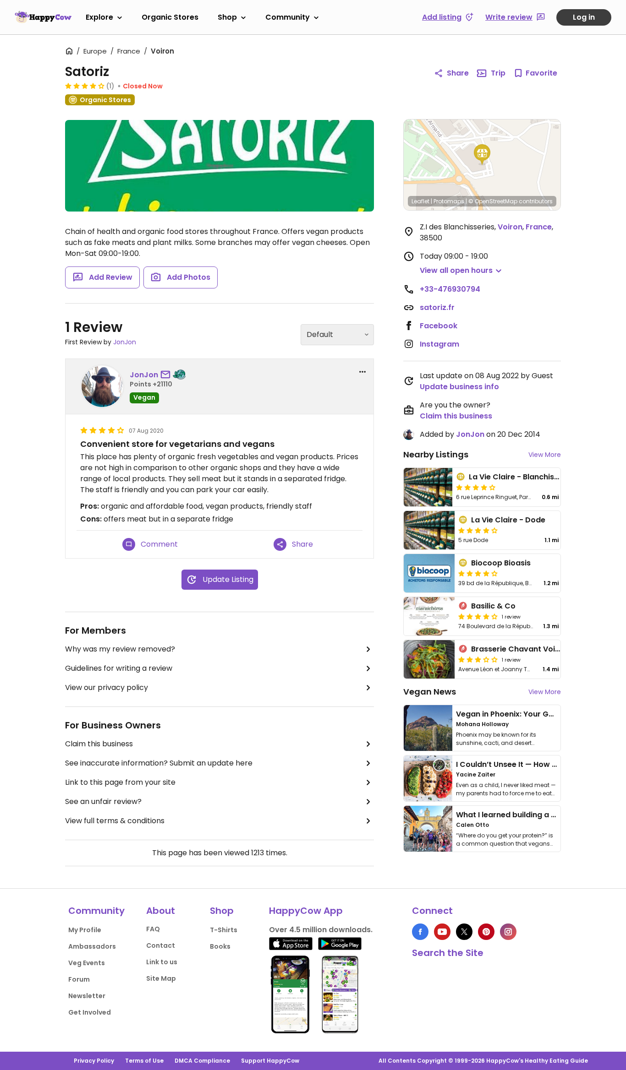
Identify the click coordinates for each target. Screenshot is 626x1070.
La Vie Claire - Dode (508, 520)
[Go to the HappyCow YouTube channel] (442, 931)
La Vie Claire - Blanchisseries (523, 477)
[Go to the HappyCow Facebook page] (420, 931)
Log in (584, 17)
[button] (482, 154)
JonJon (124, 342)
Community (287, 17)
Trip (498, 73)
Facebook (438, 325)
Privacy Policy (94, 1061)
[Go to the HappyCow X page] (464, 931)
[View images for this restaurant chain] (219, 166)
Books (220, 946)
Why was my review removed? (120, 649)
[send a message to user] (167, 374)
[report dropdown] (362, 371)
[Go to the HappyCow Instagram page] (508, 931)
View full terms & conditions (115, 820)
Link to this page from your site (120, 782)
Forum (79, 979)
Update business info (459, 386)
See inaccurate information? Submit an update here (159, 763)
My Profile (84, 929)
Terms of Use (144, 1061)
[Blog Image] (428, 728)
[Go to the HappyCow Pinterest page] (486, 931)
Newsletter (86, 995)
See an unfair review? (103, 801)
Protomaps (449, 201)
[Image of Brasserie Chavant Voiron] (429, 659)
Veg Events (86, 962)
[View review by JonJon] (102, 386)
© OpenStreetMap (492, 201)
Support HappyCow (270, 1061)
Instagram (439, 344)
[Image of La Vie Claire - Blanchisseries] (428, 487)
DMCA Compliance (202, 1061)
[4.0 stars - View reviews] (84, 85)
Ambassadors (92, 946)
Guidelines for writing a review (118, 668)
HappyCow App (306, 910)
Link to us (161, 962)
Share (458, 73)
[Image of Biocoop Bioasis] (429, 573)
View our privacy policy (106, 687)
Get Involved (89, 1012)
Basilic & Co (493, 606)
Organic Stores (170, 17)
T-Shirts (223, 929)
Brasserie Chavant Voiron (519, 649)
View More (544, 454)
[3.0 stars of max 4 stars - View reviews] (478, 659)
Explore (99, 17)
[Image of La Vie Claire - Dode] (429, 530)
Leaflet (420, 201)
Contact (160, 945)
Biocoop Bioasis (501, 563)
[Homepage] (43, 17)
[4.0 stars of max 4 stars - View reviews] (478, 616)
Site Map (161, 978)
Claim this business (99, 744)
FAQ (153, 929)
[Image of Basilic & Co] (429, 616)
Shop (227, 17)
